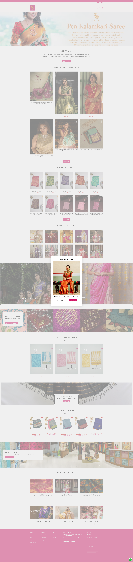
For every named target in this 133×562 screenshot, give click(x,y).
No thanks (66, 302)
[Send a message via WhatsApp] (130, 559)
